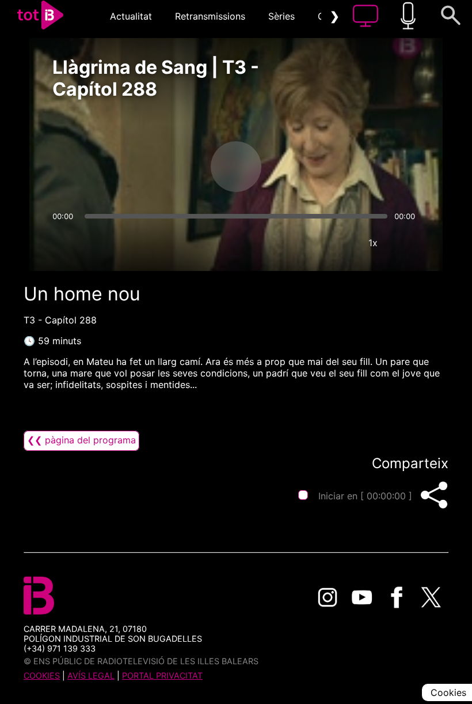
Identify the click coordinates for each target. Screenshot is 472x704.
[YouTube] (362, 597)
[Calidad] (338, 243)
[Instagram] (327, 597)
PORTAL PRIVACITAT (162, 675)
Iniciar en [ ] (365, 496)
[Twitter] (431, 597)
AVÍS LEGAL (91, 675)
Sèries (281, 16)
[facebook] (396, 597)
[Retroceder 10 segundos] (175, 167)
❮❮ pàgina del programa (81, 440)
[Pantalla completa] (407, 243)
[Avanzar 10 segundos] (296, 167)
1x (373, 243)
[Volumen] (64, 243)
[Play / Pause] (236, 166)
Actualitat (131, 16)
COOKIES (42, 675)
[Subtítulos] (304, 243)
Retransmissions (210, 16)
